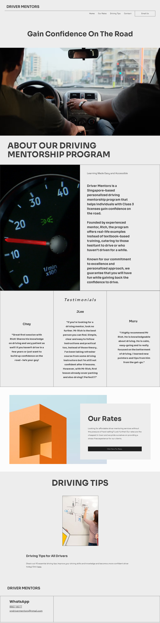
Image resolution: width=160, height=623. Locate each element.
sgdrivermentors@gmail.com (26, 610)
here (39, 566)
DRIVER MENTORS (23, 6)
